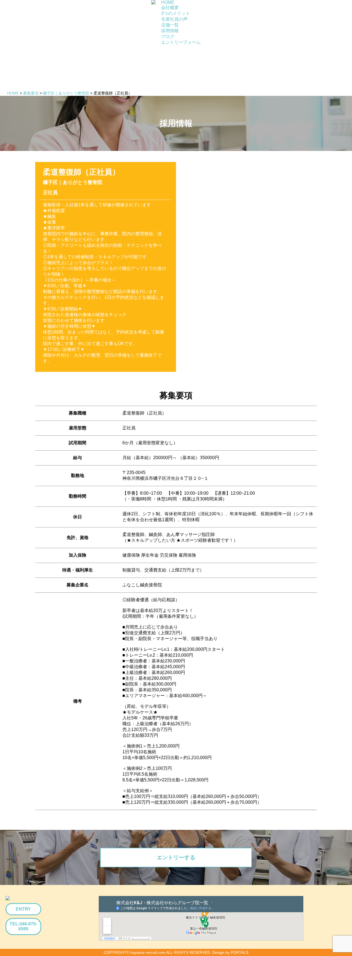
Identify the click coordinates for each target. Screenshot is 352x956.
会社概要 (170, 7)
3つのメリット (175, 13)
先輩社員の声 (174, 19)
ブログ (167, 36)
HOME (167, 2)
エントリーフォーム (181, 42)
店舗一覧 (170, 25)
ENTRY (23, 909)
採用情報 (170, 30)
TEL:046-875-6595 (23, 926)
